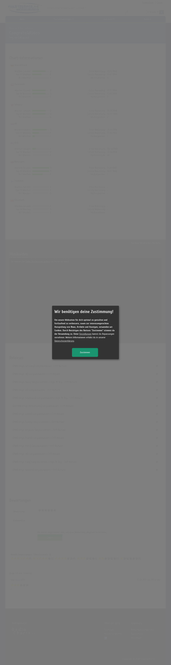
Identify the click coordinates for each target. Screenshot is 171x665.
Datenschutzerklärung (64, 341)
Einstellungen (85, 334)
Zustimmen (85, 352)
